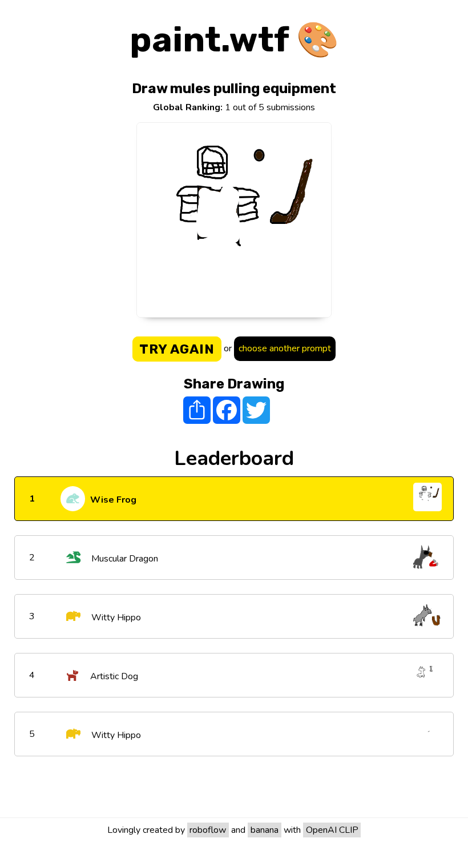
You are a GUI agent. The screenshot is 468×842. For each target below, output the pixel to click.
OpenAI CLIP (332, 830)
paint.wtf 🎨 (234, 39)
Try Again (177, 349)
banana (265, 830)
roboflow (207, 830)
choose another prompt (285, 348)
